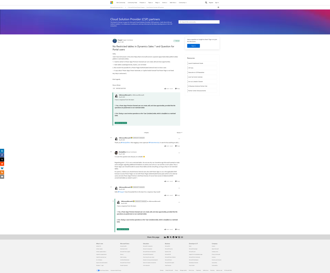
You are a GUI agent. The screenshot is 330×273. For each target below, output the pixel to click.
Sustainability (215, 265)
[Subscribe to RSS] (179, 237)
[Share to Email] (182, 237)
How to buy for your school (148, 257)
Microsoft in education (147, 246)
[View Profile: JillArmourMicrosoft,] (116, 96)
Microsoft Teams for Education (149, 251)
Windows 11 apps (100, 265)
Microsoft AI (167, 246)
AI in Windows (99, 260)
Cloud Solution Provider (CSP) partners (155, 7)
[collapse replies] (111, 138)
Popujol (120, 40)
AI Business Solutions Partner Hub (197, 86)
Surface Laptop (99, 249)
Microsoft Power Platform (170, 257)
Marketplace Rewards (193, 262)
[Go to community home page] (111, 2)
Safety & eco (205, 270)
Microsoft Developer (193, 249)
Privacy (176, 270)
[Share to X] (171, 237)
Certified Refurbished (124, 260)
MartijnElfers (122, 152)
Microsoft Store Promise (125, 262)
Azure (190, 246)
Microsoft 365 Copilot (169, 262)
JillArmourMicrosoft (125, 95)
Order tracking (123, 257)
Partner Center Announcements (197, 90)
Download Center (124, 249)
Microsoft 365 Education (148, 254)
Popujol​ (121, 192)
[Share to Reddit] (173, 237)
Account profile (123, 246)
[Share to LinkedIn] (165, 237)
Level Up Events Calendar (195, 77)
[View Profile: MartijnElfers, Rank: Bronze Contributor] (116, 153)
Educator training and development (150, 260)
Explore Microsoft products (101, 262)
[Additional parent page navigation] (125, 7)
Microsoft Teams (168, 260)
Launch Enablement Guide (195, 63)
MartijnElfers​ (126, 142)
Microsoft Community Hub (116, 7)
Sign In (217, 2)
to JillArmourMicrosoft (137, 95)
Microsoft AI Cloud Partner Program (136, 7)
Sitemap (161, 270)
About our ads (219, 270)
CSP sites (190, 68)
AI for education (146, 265)
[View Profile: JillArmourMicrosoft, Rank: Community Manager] (116, 138)
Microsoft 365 (168, 254)
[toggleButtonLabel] (218, 7)
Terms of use (191, 270)
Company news (215, 251)
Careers (213, 246)
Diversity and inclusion (216, 260)
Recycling (212, 270)
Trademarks (198, 270)
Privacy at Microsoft (216, 254)
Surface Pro (98, 246)
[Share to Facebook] (168, 237)
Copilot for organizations (101, 254)
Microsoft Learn (192, 251)
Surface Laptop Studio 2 (101, 251)
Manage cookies (183, 270)
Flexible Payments (124, 265)
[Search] (206, 3)
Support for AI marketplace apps (195, 254)
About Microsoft (215, 249)
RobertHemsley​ (154, 142)
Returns (121, 254)
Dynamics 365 (168, 251)
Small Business (168, 265)
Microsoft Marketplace (193, 260)
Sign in (193, 46)
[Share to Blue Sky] (176, 237)
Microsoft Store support (125, 251)
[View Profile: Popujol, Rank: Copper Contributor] (115, 41)
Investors (214, 257)
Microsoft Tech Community (194, 257)
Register (211, 2)
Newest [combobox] (179, 132)
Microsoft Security (169, 249)
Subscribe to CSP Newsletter (196, 72)
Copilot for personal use (101, 257)
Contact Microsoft (169, 270)
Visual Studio (191, 265)
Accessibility (214, 262)
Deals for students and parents (149, 262)
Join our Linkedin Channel (195, 81)
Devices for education (147, 249)
